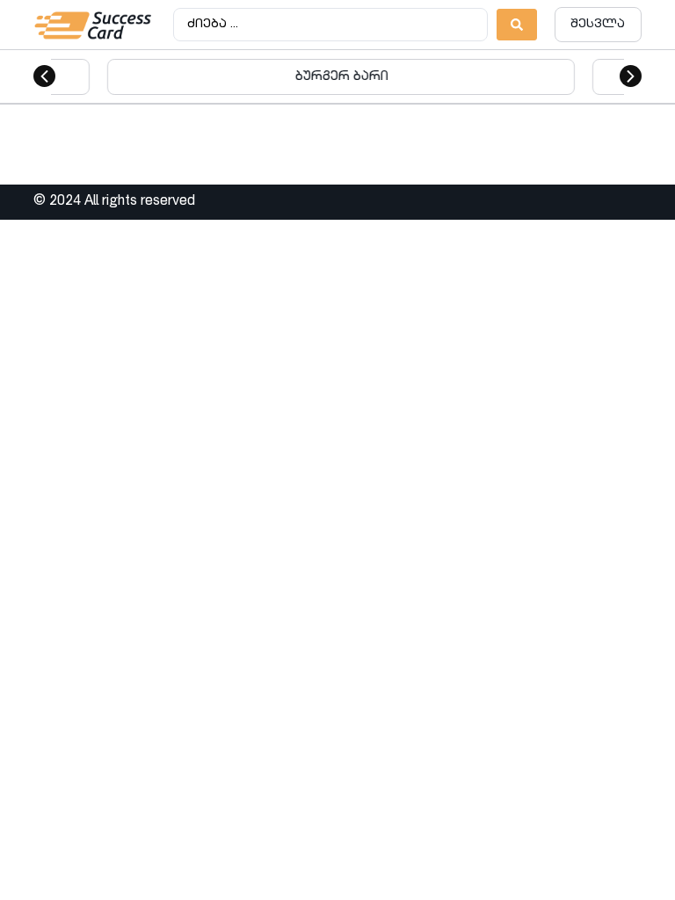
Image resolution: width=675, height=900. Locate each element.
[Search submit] (517, 24)
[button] (44, 76)
